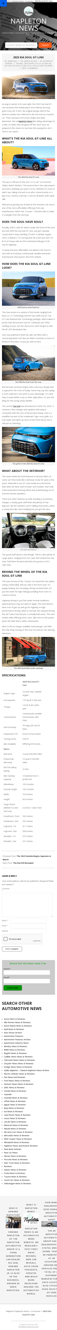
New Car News (11, 1152)
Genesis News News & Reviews (18, 1084)
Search (28, 41)
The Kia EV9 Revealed (23, 863)
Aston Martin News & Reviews (18, 1025)
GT (40, 63)
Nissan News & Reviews (15, 1156)
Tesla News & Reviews (14, 1173)
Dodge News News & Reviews (18, 1067)
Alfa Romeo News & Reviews (17, 1022)
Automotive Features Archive (17, 1039)
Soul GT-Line (37, 65)
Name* (7, 968)
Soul (29, 65)
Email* (7, 977)
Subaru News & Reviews (15, 1169)
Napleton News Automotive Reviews (21, 1145)
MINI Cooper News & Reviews (18, 1139)
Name (5, 920)
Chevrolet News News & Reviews (19, 1060)
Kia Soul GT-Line (20, 65)
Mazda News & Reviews (15, 1128)
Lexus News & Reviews (15, 1118)
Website (5, 931)
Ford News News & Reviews (17, 1080)
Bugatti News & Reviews (15, 1053)
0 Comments (32, 68)
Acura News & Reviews (14, 1019)
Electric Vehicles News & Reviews (19, 1073)
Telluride (48, 65)
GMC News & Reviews (14, 1087)
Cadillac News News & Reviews (18, 1056)
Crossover (29, 1)
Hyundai (7, 1094)
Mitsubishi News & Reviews (16, 1142)
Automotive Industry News (16, 1043)
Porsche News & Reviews (16, 1159)
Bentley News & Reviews (15, 1046)
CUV (36, 63)
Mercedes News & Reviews (16, 1135)
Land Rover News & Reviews (17, 1115)
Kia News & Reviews (13, 1111)
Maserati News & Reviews (16, 1125)
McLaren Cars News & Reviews (18, 1132)
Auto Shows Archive (13, 1032)
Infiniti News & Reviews (15, 1101)
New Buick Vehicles (12, 1149)
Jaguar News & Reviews (15, 1104)
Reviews (8, 1166)
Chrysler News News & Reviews (19, 1063)
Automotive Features (13, 1036)
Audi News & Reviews (14, 1029)
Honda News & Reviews (15, 1091)
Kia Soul (8, 65)
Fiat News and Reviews (14, 1077)
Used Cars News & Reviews (17, 1180)
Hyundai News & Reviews (16, 1097)
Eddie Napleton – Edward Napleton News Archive (26, 1070)
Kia (50, 63)
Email (4, 926)
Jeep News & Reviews (14, 1108)
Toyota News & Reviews (15, 1176)
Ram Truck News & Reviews (17, 1163)
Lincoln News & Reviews (15, 1121)
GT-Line (45, 63)
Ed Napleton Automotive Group (28, 1327)
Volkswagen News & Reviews (17, 1183)
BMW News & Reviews (14, 1049)
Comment (5, 890)
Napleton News (18, 1)
